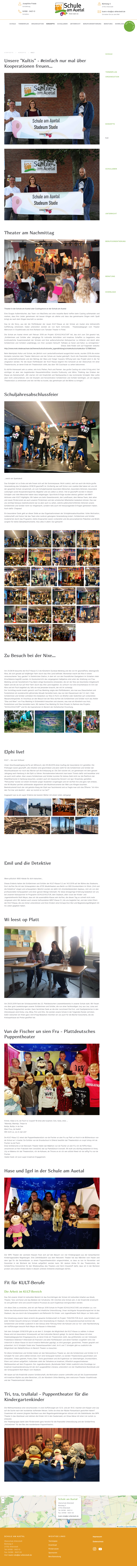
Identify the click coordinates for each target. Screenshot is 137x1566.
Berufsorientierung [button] (92, 24)
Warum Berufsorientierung (115, 262)
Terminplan (23, 24)
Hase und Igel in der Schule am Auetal (44, 1170)
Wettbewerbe (110, 178)
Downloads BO (111, 265)
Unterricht (111, 214)
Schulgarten (110, 192)
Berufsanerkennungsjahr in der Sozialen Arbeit (119, 94)
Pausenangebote (112, 183)
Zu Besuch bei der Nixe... (30, 655)
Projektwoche (110, 187)
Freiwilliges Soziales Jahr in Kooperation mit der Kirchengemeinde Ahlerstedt (118, 100)
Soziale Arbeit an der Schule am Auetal (118, 286)
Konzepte (110, 124)
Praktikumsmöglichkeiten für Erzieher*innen (118, 114)
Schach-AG (111, 225)
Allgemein (109, 197)
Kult (107, 138)
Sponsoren (52, 1553)
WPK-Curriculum (111, 235)
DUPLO (108, 162)
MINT (107, 150)
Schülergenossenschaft (114, 255)
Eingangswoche (111, 165)
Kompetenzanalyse (114, 272)
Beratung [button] (108, 24)
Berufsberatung (111, 283)
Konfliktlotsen (110, 148)
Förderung (109, 128)
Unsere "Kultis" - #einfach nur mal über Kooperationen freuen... (45, 63)
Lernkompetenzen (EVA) (115, 140)
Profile (108, 253)
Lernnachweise (111, 143)
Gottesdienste (111, 173)
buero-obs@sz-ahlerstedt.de (113, 11)
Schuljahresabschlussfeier (31, 394)
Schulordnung (110, 120)
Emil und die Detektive (27, 863)
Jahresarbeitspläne (113, 232)
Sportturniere (110, 190)
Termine (108, 260)
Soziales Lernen (111, 155)
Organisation (112, 77)
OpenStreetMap (131, 1526)
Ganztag (108, 130)
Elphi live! (14, 751)
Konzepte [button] (50, 24)
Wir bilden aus (111, 90)
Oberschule (110, 68)
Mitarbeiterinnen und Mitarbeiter (118, 86)
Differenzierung (111, 160)
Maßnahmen (110, 270)
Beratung (110, 276)
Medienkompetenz (112, 145)
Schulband (111, 222)
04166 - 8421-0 (28, 11)
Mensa (108, 180)
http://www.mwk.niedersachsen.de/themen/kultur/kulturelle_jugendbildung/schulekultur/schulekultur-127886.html (49, 348)
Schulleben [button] (62, 24)
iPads (107, 135)
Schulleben (111, 169)
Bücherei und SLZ (112, 200)
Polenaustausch (111, 185)
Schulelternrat (111, 204)
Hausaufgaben (111, 133)
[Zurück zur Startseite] (69, 9)
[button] (68, 1522)
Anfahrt (108, 58)
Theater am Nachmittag (29, 232)
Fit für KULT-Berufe (24, 1282)
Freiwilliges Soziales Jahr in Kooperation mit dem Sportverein (118, 107)
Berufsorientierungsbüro (115, 248)
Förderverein (110, 207)
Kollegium (109, 83)
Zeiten (107, 237)
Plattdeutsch (110, 152)
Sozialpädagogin (112, 88)
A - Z (107, 81)
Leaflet (120, 1526)
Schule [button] (13, 24)
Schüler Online (111, 258)
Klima (107, 209)
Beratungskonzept (112, 157)
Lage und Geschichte (113, 63)
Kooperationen (111, 267)
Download (119, 24)
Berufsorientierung (115, 241)
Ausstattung (110, 60)
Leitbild (108, 65)
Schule (108, 54)
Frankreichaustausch (113, 202)
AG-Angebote (110, 220)
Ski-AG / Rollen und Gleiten (118, 227)
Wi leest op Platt (21, 919)
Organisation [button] (37, 24)
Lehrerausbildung (114, 117)
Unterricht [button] (75, 24)
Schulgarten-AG (113, 230)
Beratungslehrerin (112, 280)
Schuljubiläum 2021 (113, 195)
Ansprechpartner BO (113, 245)
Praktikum (109, 250)
